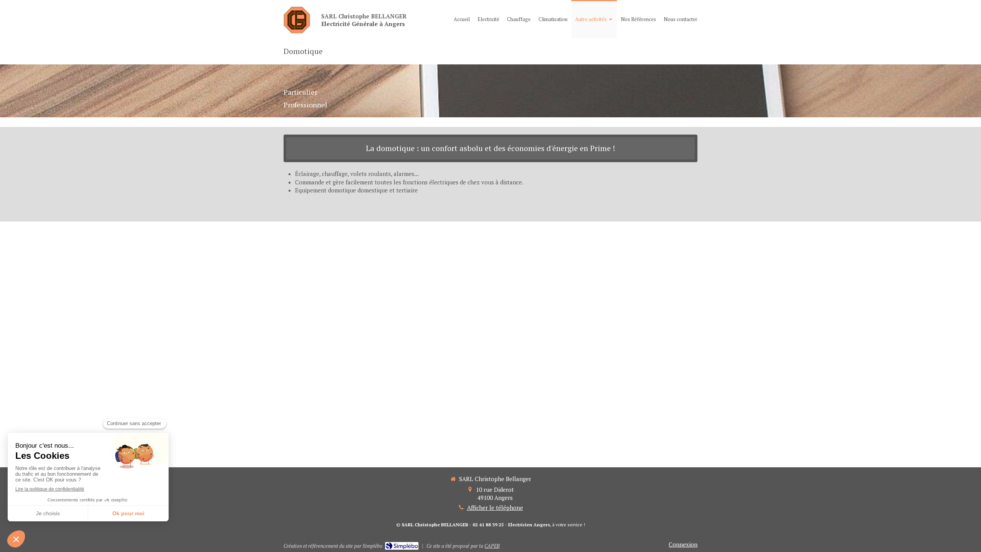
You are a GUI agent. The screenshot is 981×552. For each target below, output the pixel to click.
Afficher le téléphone (495, 507)
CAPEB (492, 545)
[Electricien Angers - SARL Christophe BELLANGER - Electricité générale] (297, 20)
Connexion (683, 544)
